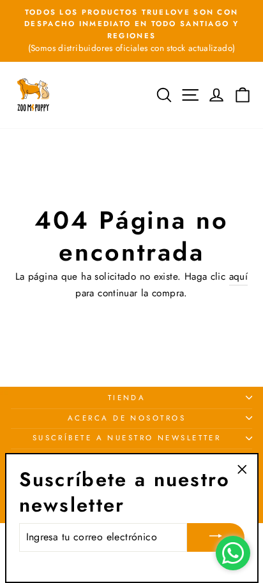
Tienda (127, 397)
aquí (238, 277)
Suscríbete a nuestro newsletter (127, 438)
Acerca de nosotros (127, 418)
